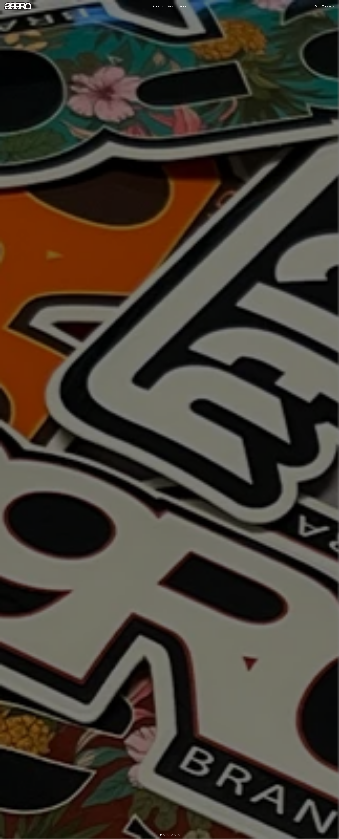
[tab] (161, 835)
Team (183, 6)
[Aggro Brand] (18, 6)
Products (158, 6)
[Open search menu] (316, 6)
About (171, 6)
